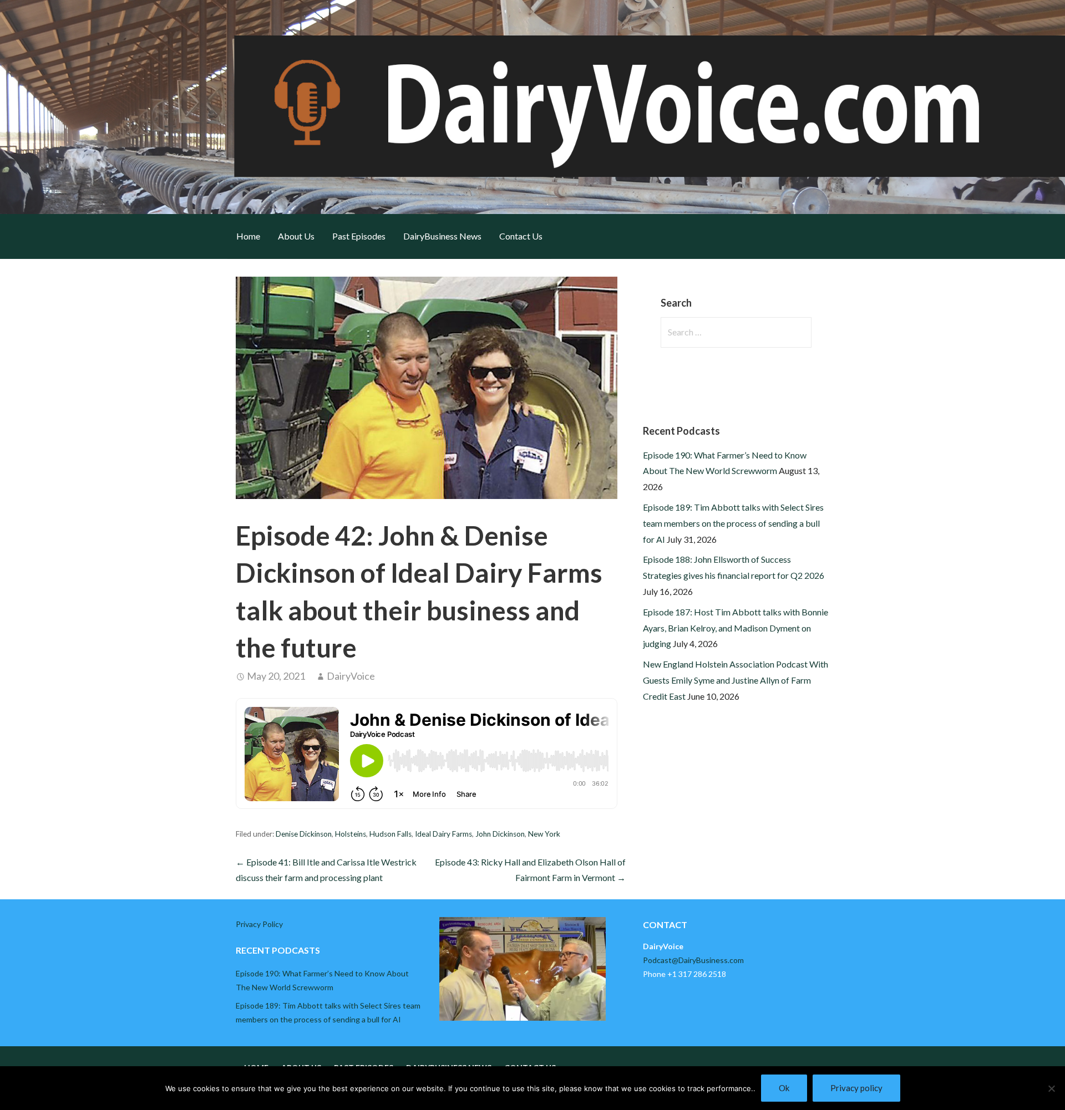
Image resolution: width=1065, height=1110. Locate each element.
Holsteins (350, 833)
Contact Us (520, 236)
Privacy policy (856, 1088)
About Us (296, 236)
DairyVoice (351, 676)
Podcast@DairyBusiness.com (693, 960)
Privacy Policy (259, 924)
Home (248, 236)
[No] (1051, 1088)
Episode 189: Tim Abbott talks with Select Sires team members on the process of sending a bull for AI (733, 523)
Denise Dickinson (304, 833)
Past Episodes (359, 236)
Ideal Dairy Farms (443, 833)
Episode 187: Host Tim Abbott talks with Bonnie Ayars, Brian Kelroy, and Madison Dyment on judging (735, 628)
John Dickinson (500, 833)
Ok (784, 1088)
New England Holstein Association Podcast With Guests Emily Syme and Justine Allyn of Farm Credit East (735, 680)
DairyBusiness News (442, 236)
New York (544, 833)
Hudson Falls (390, 833)
